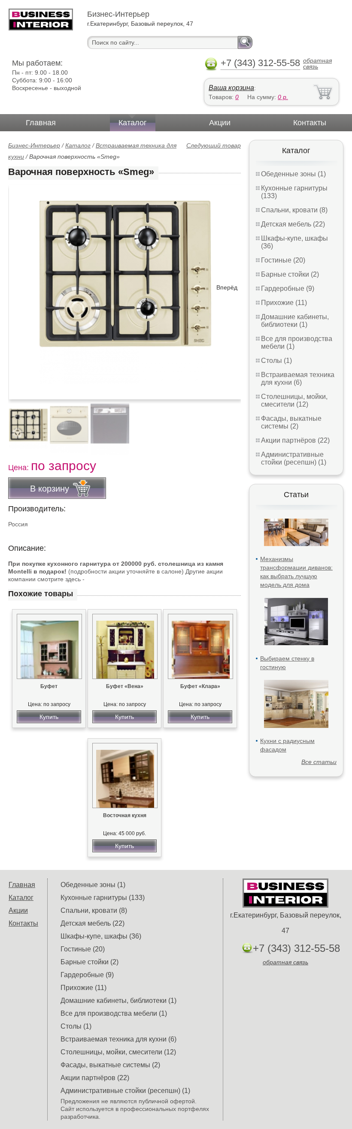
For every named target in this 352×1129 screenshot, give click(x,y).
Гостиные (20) (283, 260)
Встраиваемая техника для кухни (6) (297, 378)
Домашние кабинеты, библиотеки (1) (295, 320)
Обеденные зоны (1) (293, 174)
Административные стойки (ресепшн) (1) (293, 458)
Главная (41, 122)
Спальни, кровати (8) (294, 210)
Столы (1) (276, 360)
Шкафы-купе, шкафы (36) (101, 936)
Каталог (132, 122)
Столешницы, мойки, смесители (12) (294, 400)
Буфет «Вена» (124, 686)
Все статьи (319, 761)
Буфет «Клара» (200, 686)
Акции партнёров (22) (295, 440)
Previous (24, 424)
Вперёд (226, 287)
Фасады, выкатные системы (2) (291, 422)
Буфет (49, 686)
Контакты (309, 122)
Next (231, 424)
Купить (48, 716)
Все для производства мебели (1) (114, 1013)
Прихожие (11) (284, 302)
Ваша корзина (231, 87)
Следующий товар (213, 145)
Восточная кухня (124, 815)
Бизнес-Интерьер (34, 145)
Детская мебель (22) (293, 224)
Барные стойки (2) (290, 274)
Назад (21, 287)
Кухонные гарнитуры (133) (103, 897)
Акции (220, 122)
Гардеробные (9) (287, 288)
